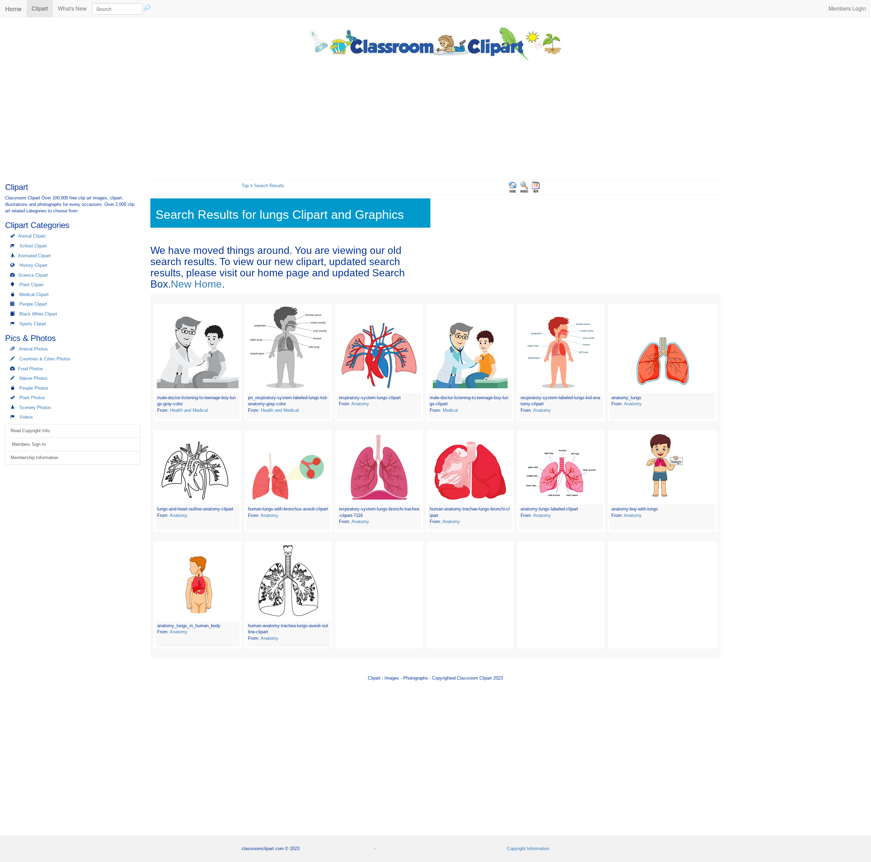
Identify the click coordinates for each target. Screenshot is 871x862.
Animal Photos (33, 349)
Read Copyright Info (30, 430)
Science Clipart (33, 275)
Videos (26, 417)
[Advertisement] (435, 118)
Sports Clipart (32, 323)
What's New (72, 8)
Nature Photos (33, 378)
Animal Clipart (32, 236)
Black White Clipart (38, 313)
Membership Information (34, 457)
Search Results (269, 185)
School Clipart (33, 245)
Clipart (42, 8)
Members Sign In (28, 444)
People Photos (33, 388)
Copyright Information (528, 848)
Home (13, 8)
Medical (450, 410)
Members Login (847, 8)
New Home (196, 284)
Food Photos (30, 368)
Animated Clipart (34, 255)
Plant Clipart (31, 284)
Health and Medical (189, 410)
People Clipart (33, 304)
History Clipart (33, 265)
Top (245, 185)
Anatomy (360, 403)
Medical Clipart (34, 294)
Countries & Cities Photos (44, 358)
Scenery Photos (35, 407)
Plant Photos (32, 397)
